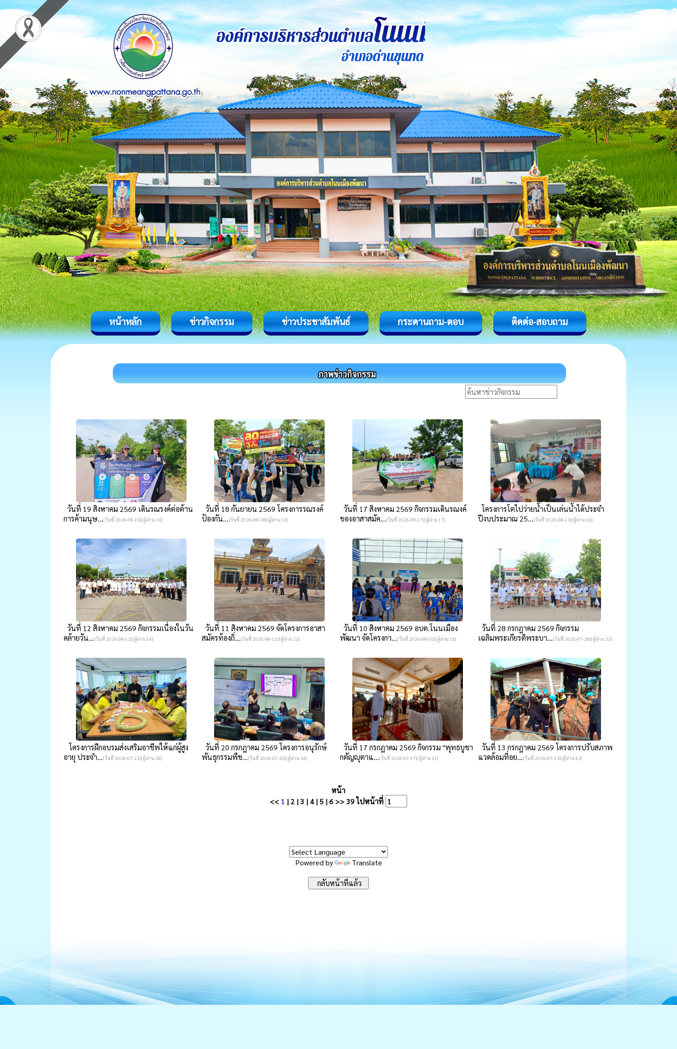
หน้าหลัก (125, 321)
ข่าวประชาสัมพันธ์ (316, 321)
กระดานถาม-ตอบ (431, 321)
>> (339, 801)
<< (274, 801)
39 (350, 801)
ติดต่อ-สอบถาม (540, 321)
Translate (367, 862)
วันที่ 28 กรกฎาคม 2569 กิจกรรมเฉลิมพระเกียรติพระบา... (528, 633)
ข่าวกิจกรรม (212, 321)
